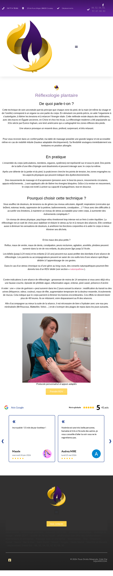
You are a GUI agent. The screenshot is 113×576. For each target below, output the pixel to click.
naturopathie (76, 269)
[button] (76, 46)
